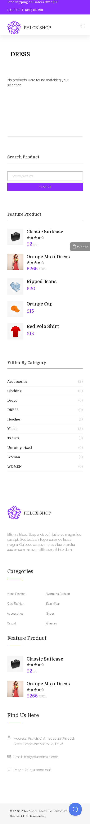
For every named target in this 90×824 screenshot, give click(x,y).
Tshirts (13, 438)
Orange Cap (40, 304)
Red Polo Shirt (43, 326)
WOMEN (14, 467)
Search (45, 187)
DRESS (13, 410)
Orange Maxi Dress (48, 256)
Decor (12, 400)
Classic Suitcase (45, 231)
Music (12, 429)
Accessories (17, 382)
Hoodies (14, 419)
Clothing (14, 391)
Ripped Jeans (42, 281)
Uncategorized (19, 448)
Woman (13, 457)
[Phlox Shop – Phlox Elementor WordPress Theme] (29, 27)
